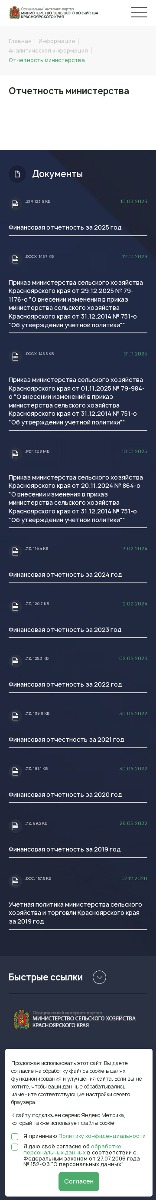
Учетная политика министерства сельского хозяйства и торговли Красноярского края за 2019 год (75, 912)
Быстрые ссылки (46, 977)
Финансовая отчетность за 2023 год (65, 629)
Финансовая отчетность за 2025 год (65, 227)
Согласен (79, 1181)
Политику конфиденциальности (102, 1136)
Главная (20, 41)
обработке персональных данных (72, 1149)
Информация (57, 41)
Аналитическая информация (48, 50)
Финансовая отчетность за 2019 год (65, 849)
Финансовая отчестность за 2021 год (66, 739)
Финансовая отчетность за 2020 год (65, 794)
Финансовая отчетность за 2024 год (65, 574)
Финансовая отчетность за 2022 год (65, 684)
